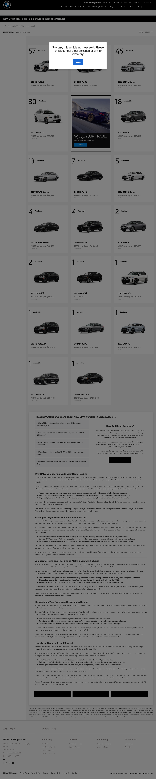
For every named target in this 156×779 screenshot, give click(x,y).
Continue (78, 62)
